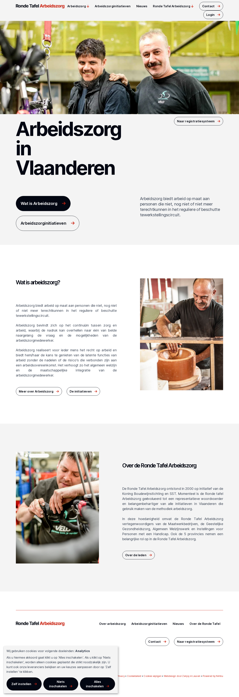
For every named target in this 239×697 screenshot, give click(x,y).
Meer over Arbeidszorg (36, 391)
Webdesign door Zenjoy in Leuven (182, 676)
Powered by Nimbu (213, 676)
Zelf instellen (21, 684)
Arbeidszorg (76, 6)
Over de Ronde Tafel (205, 624)
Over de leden (135, 555)
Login (210, 15)
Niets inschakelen (58, 684)
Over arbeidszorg (112, 624)
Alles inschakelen (95, 684)
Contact (208, 6)
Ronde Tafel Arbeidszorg (171, 6)
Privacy (121, 676)
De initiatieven (81, 391)
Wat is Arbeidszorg (39, 203)
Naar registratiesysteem (196, 121)
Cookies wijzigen (153, 676)
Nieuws (142, 6)
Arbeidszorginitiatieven (113, 6)
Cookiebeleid (134, 676)
